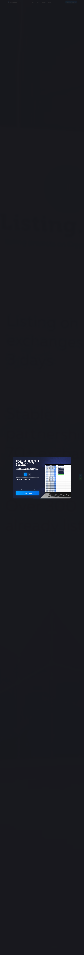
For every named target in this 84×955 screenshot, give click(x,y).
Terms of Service (29, 489)
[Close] (69, 458)
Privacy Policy (21, 489)
